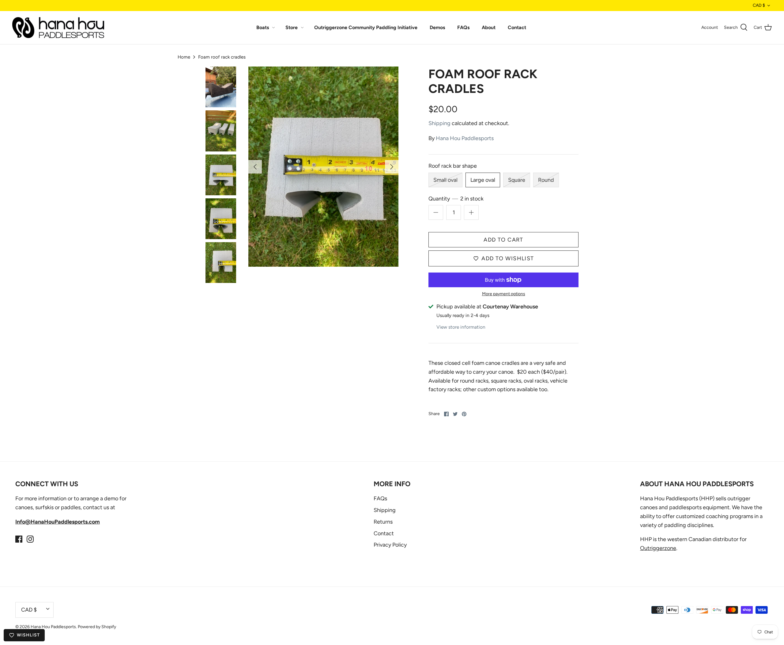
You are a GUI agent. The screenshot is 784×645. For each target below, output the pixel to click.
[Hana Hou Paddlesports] (58, 27)
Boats (262, 27)
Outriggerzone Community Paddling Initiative (365, 27)
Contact (517, 27)
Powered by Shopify (97, 626)
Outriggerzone (658, 548)
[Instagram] (30, 539)
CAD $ (759, 5)
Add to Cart (503, 239)
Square (516, 180)
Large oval (482, 180)
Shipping (439, 123)
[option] (323, 167)
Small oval (445, 180)
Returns (383, 521)
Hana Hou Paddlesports (465, 138)
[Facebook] (18, 539)
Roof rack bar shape (452, 165)
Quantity (456, 198)
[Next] (391, 167)
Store (291, 27)
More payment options (503, 294)
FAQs (463, 27)
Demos (437, 27)
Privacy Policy (390, 544)
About (489, 27)
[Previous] (255, 167)
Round (546, 180)
